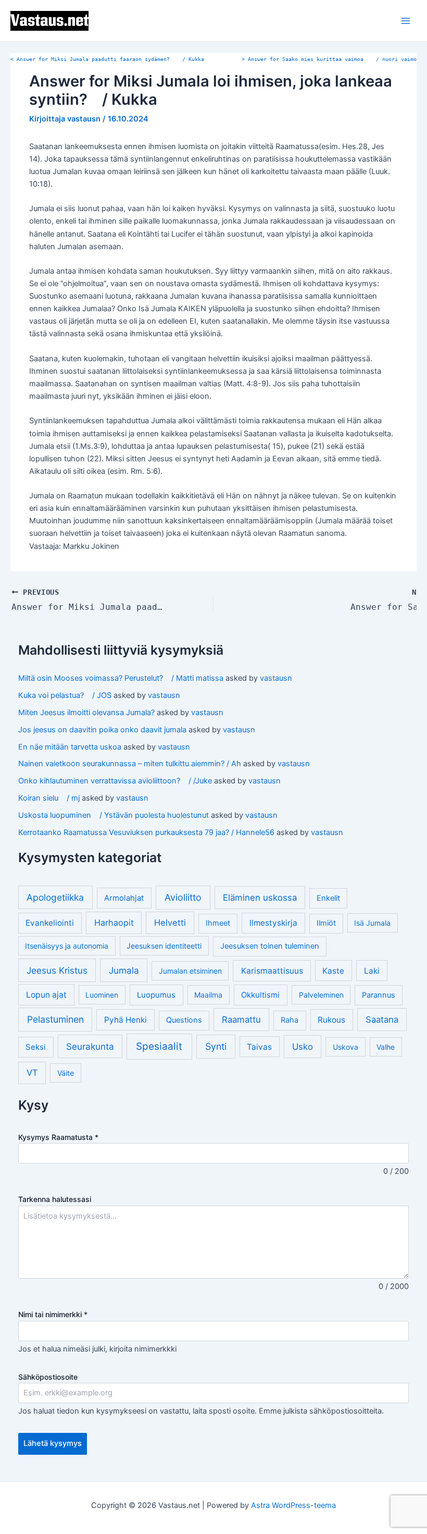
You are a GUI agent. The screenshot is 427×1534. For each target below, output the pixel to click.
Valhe (385, 1046)
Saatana (382, 1019)
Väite (65, 1073)
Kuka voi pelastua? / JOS (64, 695)
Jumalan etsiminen (190, 970)
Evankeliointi (50, 923)
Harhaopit (114, 922)
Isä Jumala (372, 922)
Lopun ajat (46, 995)
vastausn (276, 678)
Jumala (124, 970)
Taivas (259, 1047)
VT (32, 1072)
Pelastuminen (55, 1019)
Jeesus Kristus (57, 970)
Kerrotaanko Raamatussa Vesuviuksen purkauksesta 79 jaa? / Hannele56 (146, 832)
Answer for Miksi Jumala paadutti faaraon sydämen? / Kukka (107, 59)
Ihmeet (218, 923)
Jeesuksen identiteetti (164, 945)
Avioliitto (183, 897)
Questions (184, 1020)
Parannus (378, 995)
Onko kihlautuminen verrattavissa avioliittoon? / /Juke (115, 781)
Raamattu (241, 1019)
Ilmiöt (326, 923)
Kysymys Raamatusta (58, 1137)
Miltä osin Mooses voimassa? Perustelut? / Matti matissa (120, 678)
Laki (372, 971)
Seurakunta (90, 1046)
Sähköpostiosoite (48, 1376)
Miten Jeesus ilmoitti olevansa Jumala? (86, 712)
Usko (302, 1046)
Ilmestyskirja (273, 923)
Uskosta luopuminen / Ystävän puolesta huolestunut (113, 815)
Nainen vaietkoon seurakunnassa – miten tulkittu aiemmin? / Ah (129, 763)
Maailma (208, 994)
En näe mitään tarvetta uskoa (69, 747)
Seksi (36, 1047)
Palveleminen (321, 994)
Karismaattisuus (272, 971)
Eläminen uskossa (260, 897)
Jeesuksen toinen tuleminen (269, 946)
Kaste (333, 971)
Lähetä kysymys (52, 1443)
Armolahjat (124, 898)
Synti (216, 1046)
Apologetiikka (55, 897)
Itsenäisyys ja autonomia (66, 945)
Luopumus (156, 995)
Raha (289, 1020)
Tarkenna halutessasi (54, 1199)
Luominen (101, 994)
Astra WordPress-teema (293, 1505)
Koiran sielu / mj (49, 798)
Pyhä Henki (125, 1020)
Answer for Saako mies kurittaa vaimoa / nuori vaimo (329, 59)
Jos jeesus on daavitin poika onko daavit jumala (102, 729)
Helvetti (170, 922)
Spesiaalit (159, 1046)
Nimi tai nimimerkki (52, 1314)
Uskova (345, 1046)
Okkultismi (260, 995)
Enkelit (328, 898)
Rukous (331, 1020)
